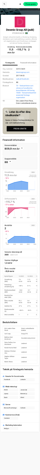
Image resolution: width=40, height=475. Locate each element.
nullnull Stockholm (22, 79)
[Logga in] (20, 4)
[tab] (10, 62)
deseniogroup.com (22, 72)
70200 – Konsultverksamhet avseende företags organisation (26, 95)
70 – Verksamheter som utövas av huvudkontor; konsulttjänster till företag (25, 88)
